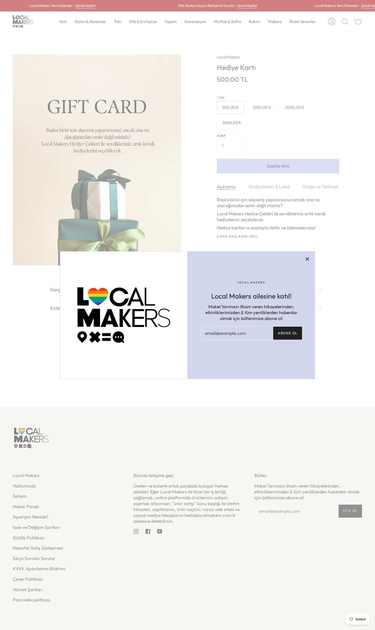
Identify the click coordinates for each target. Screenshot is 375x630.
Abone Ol (287, 333)
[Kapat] (307, 258)
